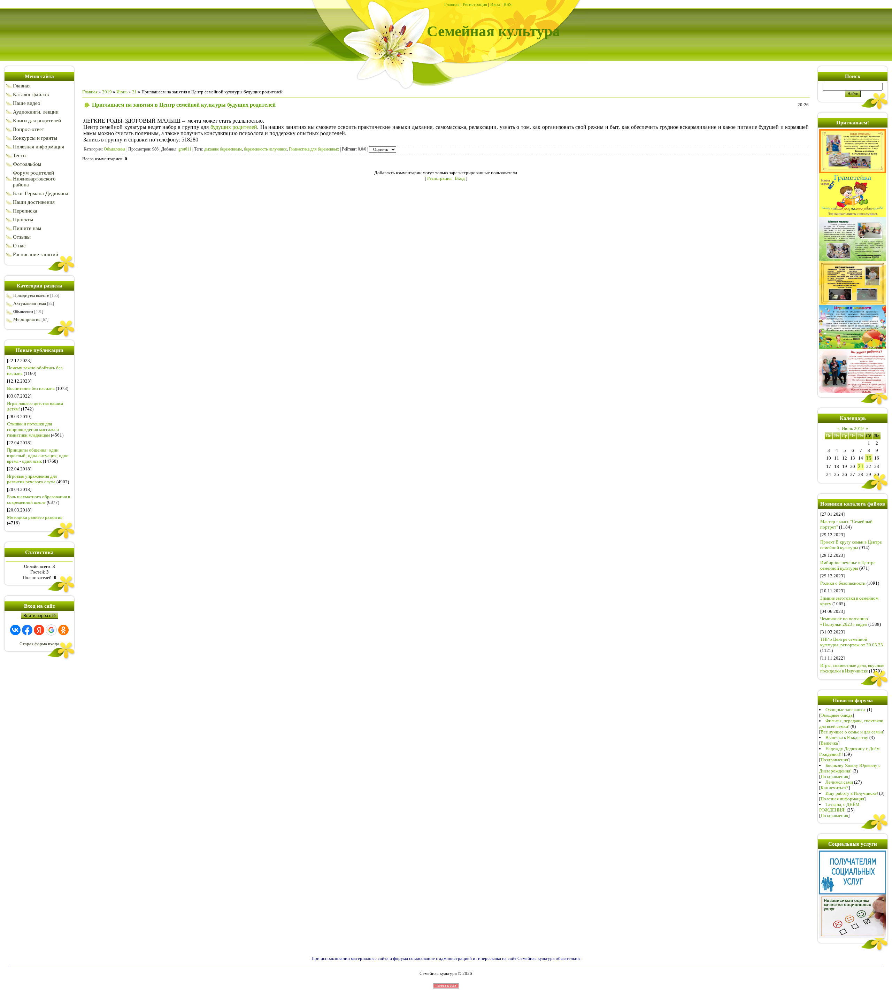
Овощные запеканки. (845, 709)
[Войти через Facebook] (27, 630)
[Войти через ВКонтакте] (15, 630)
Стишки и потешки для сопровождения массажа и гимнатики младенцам (33, 429)
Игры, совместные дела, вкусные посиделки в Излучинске (852, 668)
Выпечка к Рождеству (846, 737)
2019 (107, 91)
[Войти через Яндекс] (39, 630)
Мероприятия (26, 319)
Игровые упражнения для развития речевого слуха (32, 479)
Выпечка (829, 743)
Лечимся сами (839, 782)
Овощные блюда (837, 715)
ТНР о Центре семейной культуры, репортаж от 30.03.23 (851, 642)
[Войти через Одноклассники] (63, 630)
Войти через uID (39, 615)
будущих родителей (233, 127)
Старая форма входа (39, 643)
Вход (495, 4)
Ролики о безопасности (843, 583)
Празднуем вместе (31, 295)
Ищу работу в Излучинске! (851, 793)
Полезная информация (842, 798)
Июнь (122, 91)
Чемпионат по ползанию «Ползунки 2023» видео (844, 621)
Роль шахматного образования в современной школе (38, 499)
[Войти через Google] (51, 630)
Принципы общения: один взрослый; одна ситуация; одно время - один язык (38, 455)
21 (134, 91)
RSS (507, 4)
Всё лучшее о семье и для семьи (852, 732)
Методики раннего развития (34, 517)
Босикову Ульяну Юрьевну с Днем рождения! (850, 768)
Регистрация (475, 4)
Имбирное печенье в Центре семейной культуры (848, 565)
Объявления (23, 311)
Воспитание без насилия (31, 388)
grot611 (184, 149)
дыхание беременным (223, 149)
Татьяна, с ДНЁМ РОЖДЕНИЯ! (839, 807)
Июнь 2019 (853, 428)
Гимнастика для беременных (314, 149)
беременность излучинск (265, 149)
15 (868, 458)
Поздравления (834, 759)
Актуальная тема (29, 303)
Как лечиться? (834, 787)
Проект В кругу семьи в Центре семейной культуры (851, 544)
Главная (452, 4)
